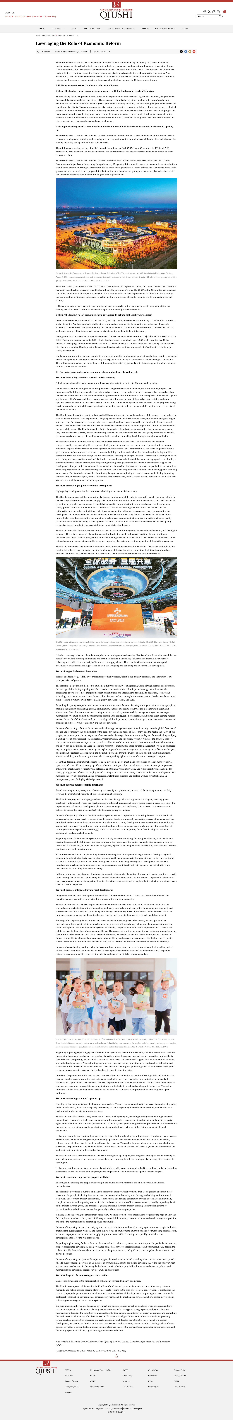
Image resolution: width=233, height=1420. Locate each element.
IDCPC (125, 1370)
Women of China (71, 1381)
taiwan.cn (68, 1392)
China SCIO (153, 1370)
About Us (9, 13)
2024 (54, 35)
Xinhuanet (69, 1375)
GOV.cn (68, 1370)
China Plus (152, 1375)
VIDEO (185, 28)
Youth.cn (126, 1381)
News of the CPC (97, 1386)
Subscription (137, 1408)
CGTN (92, 1381)
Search (220, 16)
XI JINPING (56, 28)
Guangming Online (72, 1386)
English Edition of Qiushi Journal (109, 1408)
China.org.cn (153, 1386)
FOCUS (74, 28)
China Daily (127, 1375)
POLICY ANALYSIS (92, 28)
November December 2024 (67, 35)
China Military (179, 1386)
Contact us (127, 1408)
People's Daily (179, 1370)
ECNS (176, 1381)
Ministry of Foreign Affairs (100, 1370)
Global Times (128, 1386)
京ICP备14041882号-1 (116, 1412)
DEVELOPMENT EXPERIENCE (121, 28)
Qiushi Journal (89, 1408)
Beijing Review (180, 1375)
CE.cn (150, 1381)
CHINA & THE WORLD (165, 28)
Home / (38, 35)
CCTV (92, 1375)
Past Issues (46, 35)
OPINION (145, 28)
